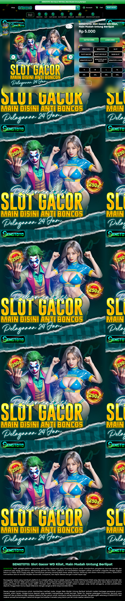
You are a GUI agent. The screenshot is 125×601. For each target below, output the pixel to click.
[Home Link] (25, 8)
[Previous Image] (13, 57)
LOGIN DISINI (110, 40)
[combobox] (55, 7)
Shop (13, 7)
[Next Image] (70, 57)
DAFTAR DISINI (89, 40)
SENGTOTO (7, 568)
